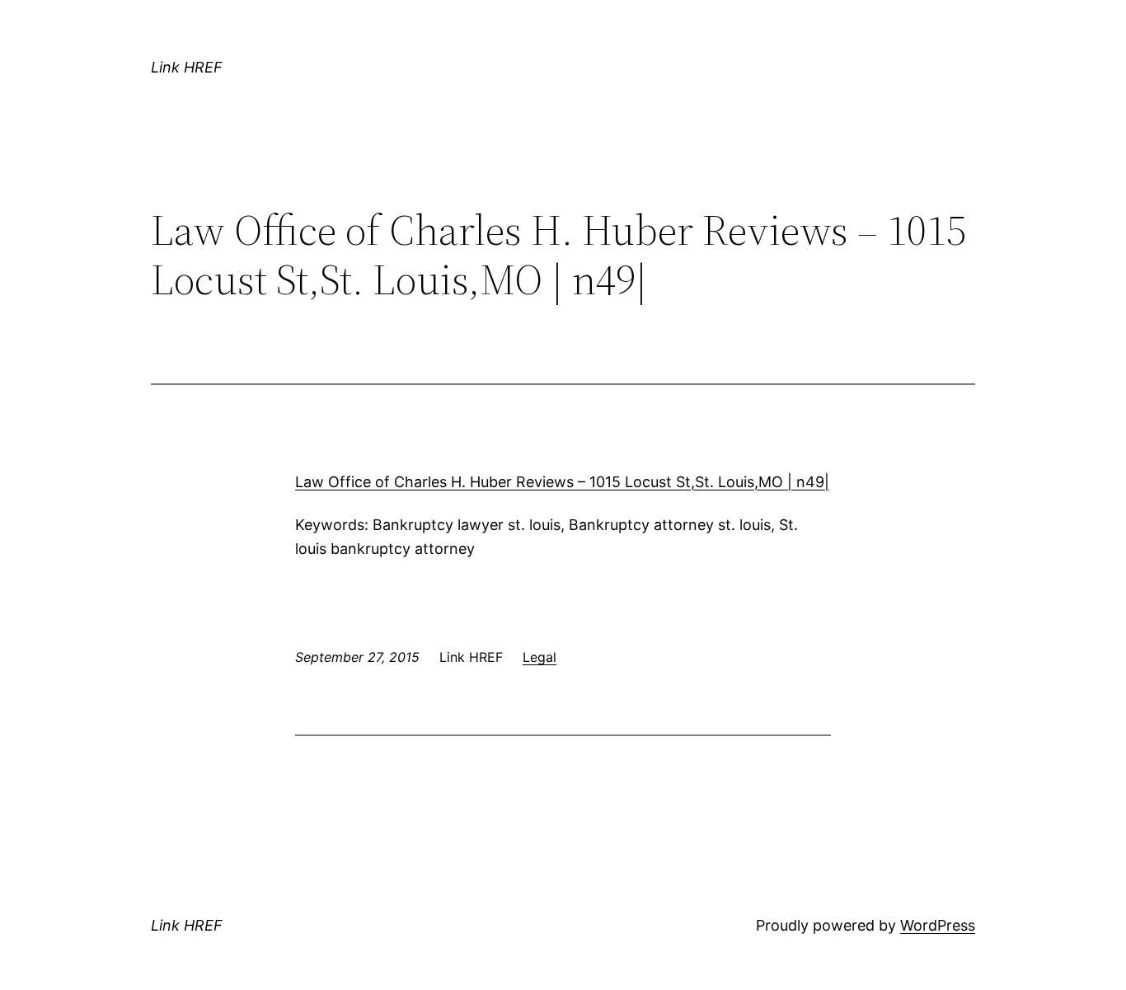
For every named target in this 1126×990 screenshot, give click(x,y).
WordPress (937, 925)
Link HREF (187, 67)
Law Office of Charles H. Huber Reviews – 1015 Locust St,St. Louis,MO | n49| (562, 481)
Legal (539, 657)
